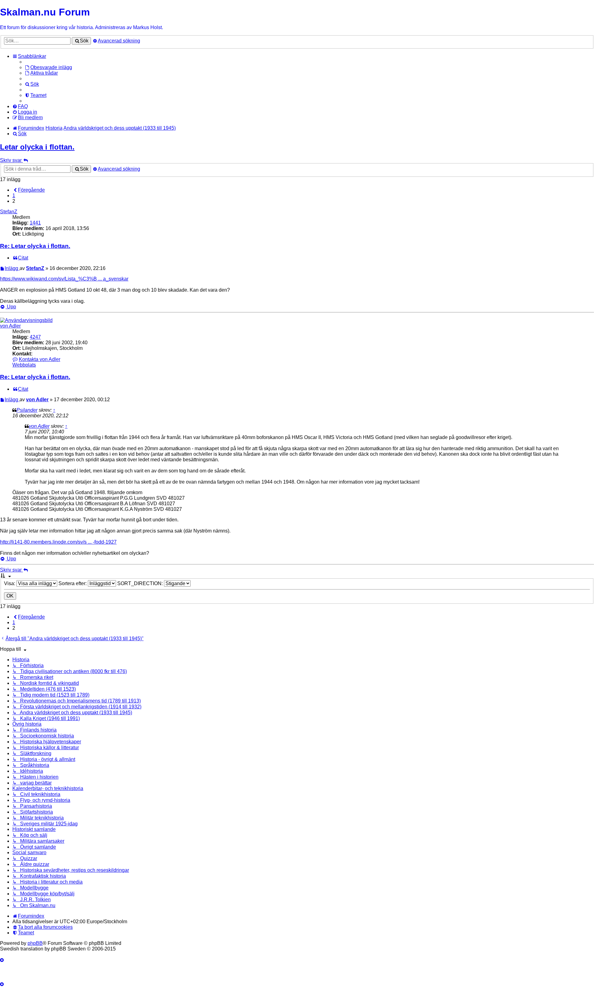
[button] (28, 190)
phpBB (35, 943)
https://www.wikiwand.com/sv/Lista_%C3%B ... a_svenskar (64, 278)
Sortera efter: (73, 583)
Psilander (26, 410)
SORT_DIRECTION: (140, 583)
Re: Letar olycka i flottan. (35, 246)
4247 (35, 337)
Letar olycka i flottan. (37, 147)
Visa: (10, 583)
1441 (35, 222)
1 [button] (13, 195)
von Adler (10, 325)
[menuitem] (48, 67)
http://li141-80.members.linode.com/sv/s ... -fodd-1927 (58, 542)
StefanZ (8, 211)
